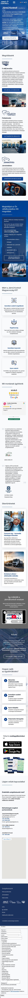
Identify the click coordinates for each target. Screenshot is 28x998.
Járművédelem (5, 894)
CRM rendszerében (14, 991)
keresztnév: (3, 933)
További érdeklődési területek (8, 964)
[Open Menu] (14, 2)
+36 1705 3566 (5, 818)
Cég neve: (3, 930)
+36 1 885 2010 (6, 827)
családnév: (3, 931)
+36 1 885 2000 (6, 834)
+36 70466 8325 (6, 820)
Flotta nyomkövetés (6, 891)
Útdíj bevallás (5, 897)
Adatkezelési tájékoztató (7, 915)
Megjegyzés (4, 983)
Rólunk (3, 912)
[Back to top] (25, 995)
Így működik (5, 909)
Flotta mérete (4, 938)
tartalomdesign (11, 920)
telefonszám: (4, 936)
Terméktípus (4, 940)
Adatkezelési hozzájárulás (7, 988)
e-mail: (2, 935)
